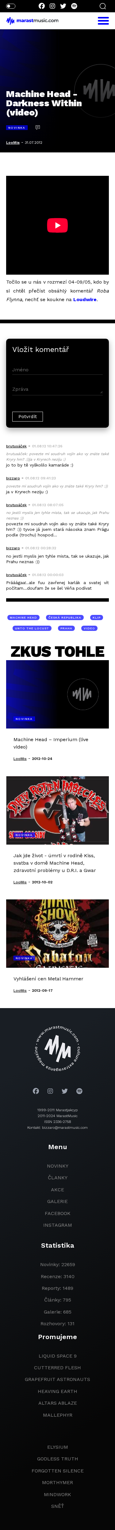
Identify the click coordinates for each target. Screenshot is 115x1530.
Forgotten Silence (58, 1471)
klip (97, 617)
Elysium (57, 1447)
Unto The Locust (32, 628)
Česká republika (64, 617)
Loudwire (85, 299)
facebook (58, 1213)
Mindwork (57, 1494)
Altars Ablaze (57, 1403)
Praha (66, 628)
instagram (57, 1225)
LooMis (13, 142)
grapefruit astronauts (57, 1379)
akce (57, 1190)
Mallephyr (57, 1415)
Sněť (57, 1506)
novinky (57, 1166)
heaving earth (57, 1391)
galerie (57, 1201)
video (89, 628)
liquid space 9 (58, 1356)
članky (57, 1178)
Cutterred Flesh (57, 1368)
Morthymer (57, 1482)
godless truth (57, 1459)
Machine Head (23, 617)
